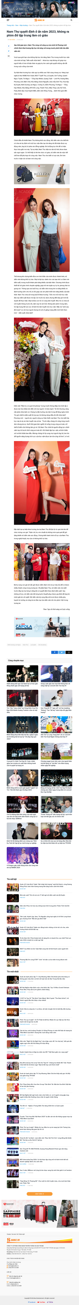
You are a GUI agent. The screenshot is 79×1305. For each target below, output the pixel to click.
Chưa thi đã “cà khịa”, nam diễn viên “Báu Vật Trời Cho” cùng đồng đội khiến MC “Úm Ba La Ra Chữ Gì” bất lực (45, 1139)
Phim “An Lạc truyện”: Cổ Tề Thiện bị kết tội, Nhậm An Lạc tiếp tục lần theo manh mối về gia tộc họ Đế (45, 1021)
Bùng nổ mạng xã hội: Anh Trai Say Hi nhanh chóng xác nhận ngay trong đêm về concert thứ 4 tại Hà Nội (56, 790)
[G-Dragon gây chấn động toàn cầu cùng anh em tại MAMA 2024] (22, 855)
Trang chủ (10, 25)
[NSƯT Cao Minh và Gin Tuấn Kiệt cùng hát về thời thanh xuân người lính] (13, 952)
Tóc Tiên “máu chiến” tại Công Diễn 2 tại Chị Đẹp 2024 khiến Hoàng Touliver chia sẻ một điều (22, 710)
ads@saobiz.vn (14, 1284)
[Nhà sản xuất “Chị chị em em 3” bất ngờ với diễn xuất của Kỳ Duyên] (13, 898)
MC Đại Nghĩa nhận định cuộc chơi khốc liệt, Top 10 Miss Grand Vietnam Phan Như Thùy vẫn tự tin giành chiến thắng (44, 988)
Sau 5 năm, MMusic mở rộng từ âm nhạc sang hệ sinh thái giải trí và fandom (46, 1170)
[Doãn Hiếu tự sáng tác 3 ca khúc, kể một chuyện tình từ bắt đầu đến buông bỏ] (13, 1012)
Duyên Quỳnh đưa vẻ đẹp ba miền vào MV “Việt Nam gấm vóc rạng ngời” (44, 1052)
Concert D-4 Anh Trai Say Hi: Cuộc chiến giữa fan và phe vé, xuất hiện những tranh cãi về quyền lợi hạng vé (21, 763)
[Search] (71, 20)
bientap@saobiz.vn (13, 1266)
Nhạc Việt (23, 962)
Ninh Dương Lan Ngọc (14, 644)
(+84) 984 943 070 (16, 1253)
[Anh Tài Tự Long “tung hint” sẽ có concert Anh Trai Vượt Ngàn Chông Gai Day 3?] (56, 724)
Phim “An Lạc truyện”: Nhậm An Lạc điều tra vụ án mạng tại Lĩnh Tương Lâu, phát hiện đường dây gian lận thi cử (45, 1128)
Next (75, 8)
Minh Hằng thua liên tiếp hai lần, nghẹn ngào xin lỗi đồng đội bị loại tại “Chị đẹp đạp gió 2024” (22, 737)
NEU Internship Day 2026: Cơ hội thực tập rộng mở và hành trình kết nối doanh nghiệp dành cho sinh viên (44, 1160)
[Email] (9, 56)
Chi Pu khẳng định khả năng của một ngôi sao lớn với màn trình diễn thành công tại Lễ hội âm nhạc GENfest (22, 817)
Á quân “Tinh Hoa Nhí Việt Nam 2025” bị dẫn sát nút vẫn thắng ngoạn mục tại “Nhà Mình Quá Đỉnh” (46, 1117)
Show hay (23, 889)
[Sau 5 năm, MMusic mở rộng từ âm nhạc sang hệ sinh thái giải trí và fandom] (13, 1173)
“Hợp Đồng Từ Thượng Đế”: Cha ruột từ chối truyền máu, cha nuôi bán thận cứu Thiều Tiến (45, 1182)
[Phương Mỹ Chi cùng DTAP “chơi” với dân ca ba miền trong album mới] (13, 963)
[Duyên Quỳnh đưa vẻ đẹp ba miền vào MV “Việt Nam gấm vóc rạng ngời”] (13, 1055)
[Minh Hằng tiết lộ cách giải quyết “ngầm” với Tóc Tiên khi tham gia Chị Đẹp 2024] (22, 777)
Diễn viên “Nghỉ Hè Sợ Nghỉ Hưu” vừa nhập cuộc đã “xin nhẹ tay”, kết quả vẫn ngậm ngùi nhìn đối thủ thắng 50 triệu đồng (46, 1042)
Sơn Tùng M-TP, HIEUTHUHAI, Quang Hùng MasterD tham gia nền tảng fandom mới (43, 1150)
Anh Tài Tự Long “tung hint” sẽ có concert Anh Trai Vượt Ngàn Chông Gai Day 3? (55, 736)
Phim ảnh (22, 908)
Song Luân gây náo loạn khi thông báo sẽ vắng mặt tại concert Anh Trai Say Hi (55, 685)
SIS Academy (42, 644)
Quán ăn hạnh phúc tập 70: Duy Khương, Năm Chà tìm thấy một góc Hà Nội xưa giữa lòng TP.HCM (45, 1074)
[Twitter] (9, 51)
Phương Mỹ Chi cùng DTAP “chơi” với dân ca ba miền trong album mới (43, 960)
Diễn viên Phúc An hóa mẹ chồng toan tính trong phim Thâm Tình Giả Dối (44, 906)
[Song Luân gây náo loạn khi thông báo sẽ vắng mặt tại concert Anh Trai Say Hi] (56, 673)
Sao (16, 25)
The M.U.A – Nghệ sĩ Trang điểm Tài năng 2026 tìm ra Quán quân (42, 1106)
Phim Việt (22, 897)
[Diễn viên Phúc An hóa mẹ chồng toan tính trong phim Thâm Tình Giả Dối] (13, 909)
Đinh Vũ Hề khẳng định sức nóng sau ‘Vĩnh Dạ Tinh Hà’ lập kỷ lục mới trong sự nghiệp (22, 842)
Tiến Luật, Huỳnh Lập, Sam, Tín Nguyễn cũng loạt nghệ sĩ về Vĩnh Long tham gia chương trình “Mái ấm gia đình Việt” (45, 917)
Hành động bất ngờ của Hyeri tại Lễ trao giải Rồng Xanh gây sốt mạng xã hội (22, 685)
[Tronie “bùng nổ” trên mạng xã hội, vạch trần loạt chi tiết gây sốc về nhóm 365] (56, 804)
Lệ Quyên (33, 644)
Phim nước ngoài (25, 942)
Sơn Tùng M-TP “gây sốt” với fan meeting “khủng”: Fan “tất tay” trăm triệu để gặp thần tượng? (56, 710)
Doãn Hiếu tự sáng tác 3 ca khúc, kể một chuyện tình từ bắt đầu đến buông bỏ (45, 1010)
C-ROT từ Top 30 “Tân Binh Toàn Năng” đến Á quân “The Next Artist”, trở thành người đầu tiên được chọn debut (44, 999)
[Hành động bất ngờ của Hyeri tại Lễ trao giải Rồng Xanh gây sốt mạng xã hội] (22, 673)
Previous (3, 8)
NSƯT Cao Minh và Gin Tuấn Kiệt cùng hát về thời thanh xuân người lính (44, 949)
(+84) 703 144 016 (27, 1253)
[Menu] (8, 20)
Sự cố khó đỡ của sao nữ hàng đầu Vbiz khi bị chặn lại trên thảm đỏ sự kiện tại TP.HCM (56, 842)
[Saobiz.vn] (39, 20)
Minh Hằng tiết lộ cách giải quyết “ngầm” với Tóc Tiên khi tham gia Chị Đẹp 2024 (22, 789)
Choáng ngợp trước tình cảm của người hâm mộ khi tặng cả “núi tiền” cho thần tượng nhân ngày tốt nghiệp (56, 763)
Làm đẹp (22, 1108)
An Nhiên (12, 39)
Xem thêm (38, 1194)
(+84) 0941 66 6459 (13, 1267)
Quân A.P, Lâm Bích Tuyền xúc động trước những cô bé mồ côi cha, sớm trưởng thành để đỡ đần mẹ (44, 928)
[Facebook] (9, 46)
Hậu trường (24, 25)
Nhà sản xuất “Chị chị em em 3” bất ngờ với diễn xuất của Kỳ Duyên (42, 895)
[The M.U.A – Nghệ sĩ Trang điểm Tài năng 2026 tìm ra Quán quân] (13, 1109)
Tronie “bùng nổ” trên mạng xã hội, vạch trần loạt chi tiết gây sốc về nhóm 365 (56, 815)
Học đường (23, 1164)
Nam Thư (25, 644)
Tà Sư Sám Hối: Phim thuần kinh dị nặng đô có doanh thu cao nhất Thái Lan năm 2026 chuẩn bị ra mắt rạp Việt (45, 939)
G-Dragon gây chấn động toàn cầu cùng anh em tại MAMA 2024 (22, 866)
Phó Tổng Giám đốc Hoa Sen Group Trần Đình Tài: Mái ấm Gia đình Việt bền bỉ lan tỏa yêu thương (45, 1085)
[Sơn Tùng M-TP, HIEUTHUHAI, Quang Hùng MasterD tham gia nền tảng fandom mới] (13, 1152)
